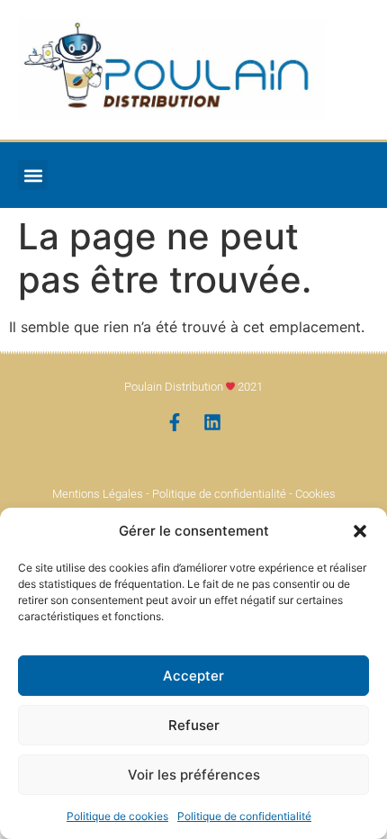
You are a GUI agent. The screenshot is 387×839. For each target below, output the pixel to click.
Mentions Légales (97, 494)
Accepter (193, 675)
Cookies (315, 494)
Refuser (194, 725)
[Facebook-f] (175, 422)
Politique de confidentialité (244, 816)
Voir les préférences (194, 774)
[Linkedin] (212, 422)
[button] (360, 531)
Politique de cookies (117, 816)
